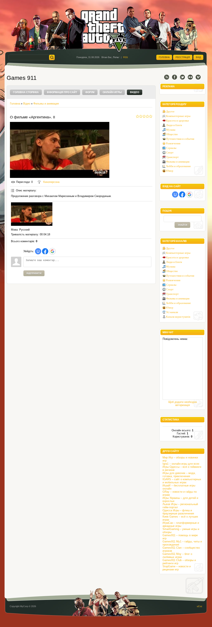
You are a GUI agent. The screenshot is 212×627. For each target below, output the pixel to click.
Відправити (33, 273)
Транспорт (172, 157)
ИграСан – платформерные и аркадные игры (181, 524)
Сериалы (171, 147)
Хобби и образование (178, 166)
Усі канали (172, 312)
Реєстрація (183, 57)
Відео (26, 103)
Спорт (169, 152)
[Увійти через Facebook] (45, 251)
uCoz (199, 606)
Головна (164, 57)
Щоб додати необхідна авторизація (182, 403)
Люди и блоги (174, 125)
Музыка (170, 129)
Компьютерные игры (178, 116)
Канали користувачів (178, 316)
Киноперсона (51, 181)
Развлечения (173, 143)
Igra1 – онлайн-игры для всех (181, 463)
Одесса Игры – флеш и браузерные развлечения (178, 512)
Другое (170, 111)
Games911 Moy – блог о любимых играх (177, 555)
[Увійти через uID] (38, 251)
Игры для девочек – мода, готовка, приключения (179, 474)
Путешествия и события (180, 138)
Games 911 (22, 78)
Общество (172, 134)
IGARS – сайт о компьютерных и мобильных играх (182, 481)
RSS (125, 57)
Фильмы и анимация (46, 103)
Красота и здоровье (177, 120)
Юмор (169, 170)
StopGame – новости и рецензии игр (177, 568)
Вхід (198, 57)
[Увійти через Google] (52, 251)
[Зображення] (31, 214)
